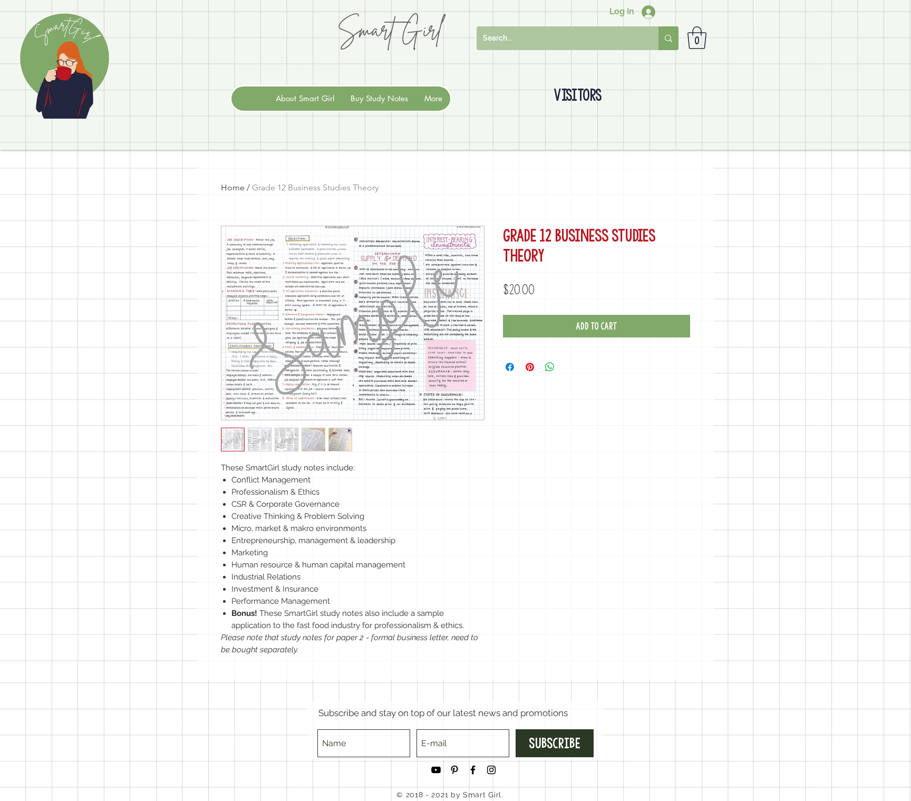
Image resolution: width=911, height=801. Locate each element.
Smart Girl (389, 29)
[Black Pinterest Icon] (454, 770)
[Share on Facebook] (509, 367)
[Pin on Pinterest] (530, 367)
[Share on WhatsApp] (550, 367)
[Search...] (668, 38)
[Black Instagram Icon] (491, 770)
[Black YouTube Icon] (436, 770)
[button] (696, 37)
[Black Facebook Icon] (473, 770)
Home (233, 187)
